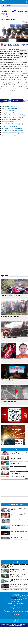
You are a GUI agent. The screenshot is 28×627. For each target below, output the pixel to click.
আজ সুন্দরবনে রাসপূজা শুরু (8, 122)
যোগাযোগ (16, 621)
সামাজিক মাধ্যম (19, 620)
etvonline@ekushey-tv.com (17, 607)
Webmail (15, 609)
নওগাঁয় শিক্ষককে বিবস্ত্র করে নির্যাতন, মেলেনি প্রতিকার (13, 115)
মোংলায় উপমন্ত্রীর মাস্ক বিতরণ (8, 110)
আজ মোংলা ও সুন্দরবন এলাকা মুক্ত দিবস (11, 108)
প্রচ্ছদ (4, 6)
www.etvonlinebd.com (16, 599)
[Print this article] (22, 21)
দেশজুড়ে (9, 6)
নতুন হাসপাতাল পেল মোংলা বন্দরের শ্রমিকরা (11, 126)
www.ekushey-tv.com (16, 601)
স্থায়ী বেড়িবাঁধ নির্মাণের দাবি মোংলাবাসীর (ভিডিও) (12, 124)
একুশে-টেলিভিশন (14, 624)
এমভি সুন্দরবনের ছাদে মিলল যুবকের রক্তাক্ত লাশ (12, 130)
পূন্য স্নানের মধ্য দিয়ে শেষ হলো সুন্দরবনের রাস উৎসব (13, 117)
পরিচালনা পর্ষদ (12, 620)
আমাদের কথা (5, 620)
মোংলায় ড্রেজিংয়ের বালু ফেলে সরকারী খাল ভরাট (12, 128)
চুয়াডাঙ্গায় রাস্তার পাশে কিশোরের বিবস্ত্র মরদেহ (11, 106)
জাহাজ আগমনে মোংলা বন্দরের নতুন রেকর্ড (11, 119)
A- (24, 21)
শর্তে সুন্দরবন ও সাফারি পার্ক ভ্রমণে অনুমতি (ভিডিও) (13, 133)
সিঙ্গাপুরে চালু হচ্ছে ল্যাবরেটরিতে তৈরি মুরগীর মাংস (12, 113)
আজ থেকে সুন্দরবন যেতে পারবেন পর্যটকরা (11, 135)
